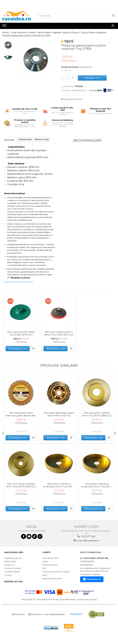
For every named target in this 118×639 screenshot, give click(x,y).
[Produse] (4, 26)
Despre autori (13, 581)
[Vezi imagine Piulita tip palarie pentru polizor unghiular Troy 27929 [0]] (8, 45)
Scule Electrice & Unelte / (24, 32)
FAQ (44, 568)
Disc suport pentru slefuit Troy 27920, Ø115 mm (21, 333)
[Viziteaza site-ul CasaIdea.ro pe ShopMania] (51, 628)
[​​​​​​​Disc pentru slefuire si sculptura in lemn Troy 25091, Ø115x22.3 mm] (59, 463)
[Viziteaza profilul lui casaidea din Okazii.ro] (69, 628)
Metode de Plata (50, 558)
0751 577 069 (88, 536)
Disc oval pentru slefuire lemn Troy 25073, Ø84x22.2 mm (97, 414)
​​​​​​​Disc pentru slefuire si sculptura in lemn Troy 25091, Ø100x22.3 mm (97, 485)
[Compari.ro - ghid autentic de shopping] (76, 614)
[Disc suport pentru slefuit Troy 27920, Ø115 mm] (21, 313)
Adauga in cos (92, 78)
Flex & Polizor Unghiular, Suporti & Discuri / (59, 32)
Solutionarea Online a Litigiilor (56, 571)
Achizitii (95, 90)
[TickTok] (34, 536)
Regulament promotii (52, 578)
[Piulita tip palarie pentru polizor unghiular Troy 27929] (36, 59)
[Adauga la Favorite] (33, 348)
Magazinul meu (13, 552)
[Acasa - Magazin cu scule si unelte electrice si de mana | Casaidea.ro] (16, 16)
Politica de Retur (50, 565)
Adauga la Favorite (72, 99)
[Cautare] (113, 15)
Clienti (46, 552)
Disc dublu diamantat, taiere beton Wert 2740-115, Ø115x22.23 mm (59, 414)
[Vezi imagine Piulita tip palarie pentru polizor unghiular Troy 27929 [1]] (8, 57)
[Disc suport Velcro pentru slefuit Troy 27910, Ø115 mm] (59, 313)
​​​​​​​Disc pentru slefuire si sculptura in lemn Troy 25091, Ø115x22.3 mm (59, 485)
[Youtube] (29, 536)
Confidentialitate (12, 571)
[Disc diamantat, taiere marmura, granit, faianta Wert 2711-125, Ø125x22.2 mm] (21, 392)
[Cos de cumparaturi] (113, 26)
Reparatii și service (13, 558)
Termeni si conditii (12, 568)
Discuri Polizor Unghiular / (94, 32)
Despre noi (9, 565)
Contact (8, 575)
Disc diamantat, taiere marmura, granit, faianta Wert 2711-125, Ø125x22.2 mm (21, 414)
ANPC (45, 575)
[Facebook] (23, 536)
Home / (6, 32)
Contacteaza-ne (94, 579)
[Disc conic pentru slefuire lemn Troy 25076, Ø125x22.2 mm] (21, 463)
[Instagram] (39, 536)
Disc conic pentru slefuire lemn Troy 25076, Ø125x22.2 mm (21, 485)
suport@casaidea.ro (88, 540)
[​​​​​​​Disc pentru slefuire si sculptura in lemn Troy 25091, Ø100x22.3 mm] (97, 463)
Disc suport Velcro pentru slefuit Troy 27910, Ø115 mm (59, 333)
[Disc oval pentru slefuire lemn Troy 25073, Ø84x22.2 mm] (97, 392)
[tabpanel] (36, 59)
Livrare (45, 561)
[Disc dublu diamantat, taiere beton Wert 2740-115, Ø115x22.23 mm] (59, 392)
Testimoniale (10, 561)
